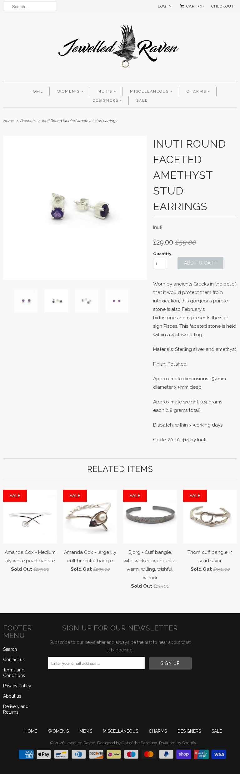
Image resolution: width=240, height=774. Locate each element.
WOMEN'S (68, 91)
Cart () (194, 6)
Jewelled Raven (80, 743)
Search (10, 649)
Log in (165, 6)
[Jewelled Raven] (120, 49)
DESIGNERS (105, 100)
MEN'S (105, 91)
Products (27, 121)
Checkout (222, 6)
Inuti (157, 227)
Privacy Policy (17, 685)
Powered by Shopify (177, 743)
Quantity (162, 253)
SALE (142, 100)
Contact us (14, 659)
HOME (36, 91)
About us (12, 696)
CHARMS (196, 91)
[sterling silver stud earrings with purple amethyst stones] (75, 208)
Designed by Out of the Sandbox (127, 743)
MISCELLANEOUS (149, 91)
